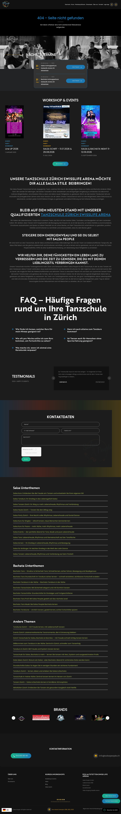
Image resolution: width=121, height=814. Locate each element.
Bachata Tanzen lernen (111, 801)
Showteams (89, 4)
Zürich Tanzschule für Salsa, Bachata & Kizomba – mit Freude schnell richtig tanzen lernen (50, 638)
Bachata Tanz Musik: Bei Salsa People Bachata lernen (35, 604)
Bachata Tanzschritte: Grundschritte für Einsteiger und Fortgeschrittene (43, 593)
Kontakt (101, 4)
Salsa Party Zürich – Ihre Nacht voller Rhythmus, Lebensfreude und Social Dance (46, 515)
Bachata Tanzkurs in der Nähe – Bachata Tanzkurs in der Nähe (39, 582)
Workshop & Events (80, 4)
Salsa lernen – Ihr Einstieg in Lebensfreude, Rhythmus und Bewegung (41, 543)
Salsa (46, 781)
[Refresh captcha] (36, 449)
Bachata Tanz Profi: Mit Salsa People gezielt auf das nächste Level (40, 599)
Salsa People (16, 809)
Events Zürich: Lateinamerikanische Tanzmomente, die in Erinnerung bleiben (44, 632)
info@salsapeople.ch (109, 755)
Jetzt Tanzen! (75, 67)
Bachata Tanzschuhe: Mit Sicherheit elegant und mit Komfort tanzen (41, 588)
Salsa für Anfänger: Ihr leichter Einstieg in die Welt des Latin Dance (40, 548)
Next (109, 378)
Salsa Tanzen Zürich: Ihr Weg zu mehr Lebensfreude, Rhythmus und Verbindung (46, 504)
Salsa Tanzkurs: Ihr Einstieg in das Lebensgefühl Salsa (35, 499)
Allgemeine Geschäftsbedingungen (93, 808)
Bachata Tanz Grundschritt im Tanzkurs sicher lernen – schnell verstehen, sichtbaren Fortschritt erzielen (56, 577)
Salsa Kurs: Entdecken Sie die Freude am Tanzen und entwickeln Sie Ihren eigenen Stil (48, 493)
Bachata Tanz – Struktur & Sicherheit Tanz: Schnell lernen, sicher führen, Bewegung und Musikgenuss (54, 571)
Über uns (95, 4)
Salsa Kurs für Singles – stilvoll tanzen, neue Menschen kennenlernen (41, 521)
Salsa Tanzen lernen (110, 795)
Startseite (67, 4)
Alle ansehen (59, 163)
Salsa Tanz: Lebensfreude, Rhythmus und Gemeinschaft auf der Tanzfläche (44, 537)
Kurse (72, 4)
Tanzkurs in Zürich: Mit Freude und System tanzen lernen (36, 649)
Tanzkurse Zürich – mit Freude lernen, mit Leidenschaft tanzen (39, 627)
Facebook (112, 4)
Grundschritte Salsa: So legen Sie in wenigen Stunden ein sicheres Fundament (45, 665)
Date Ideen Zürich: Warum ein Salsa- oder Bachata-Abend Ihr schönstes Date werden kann (51, 660)
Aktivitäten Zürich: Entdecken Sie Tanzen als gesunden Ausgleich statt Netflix (44, 687)
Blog (46, 784)
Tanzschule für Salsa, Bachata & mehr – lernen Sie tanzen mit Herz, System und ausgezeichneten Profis (56, 654)
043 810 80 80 (22, 756)
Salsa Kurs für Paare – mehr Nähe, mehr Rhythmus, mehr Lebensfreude (43, 526)
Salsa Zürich (48, 787)
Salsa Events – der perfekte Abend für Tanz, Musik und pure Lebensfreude (43, 532)
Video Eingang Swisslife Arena (91, 790)
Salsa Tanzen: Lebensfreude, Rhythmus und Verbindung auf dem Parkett (43, 554)
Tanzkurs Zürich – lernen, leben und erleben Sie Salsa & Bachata (39, 671)
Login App (106, 4)
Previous (53, 378)
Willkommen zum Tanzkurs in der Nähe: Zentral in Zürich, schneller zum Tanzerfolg (47, 643)
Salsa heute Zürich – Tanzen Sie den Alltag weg (32, 510)
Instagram (116, 4)
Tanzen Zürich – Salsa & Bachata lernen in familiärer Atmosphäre (40, 682)
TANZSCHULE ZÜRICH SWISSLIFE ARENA (76, 214)
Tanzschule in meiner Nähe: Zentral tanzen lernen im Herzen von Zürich (42, 676)
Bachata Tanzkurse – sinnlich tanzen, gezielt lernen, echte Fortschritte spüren (45, 610)
